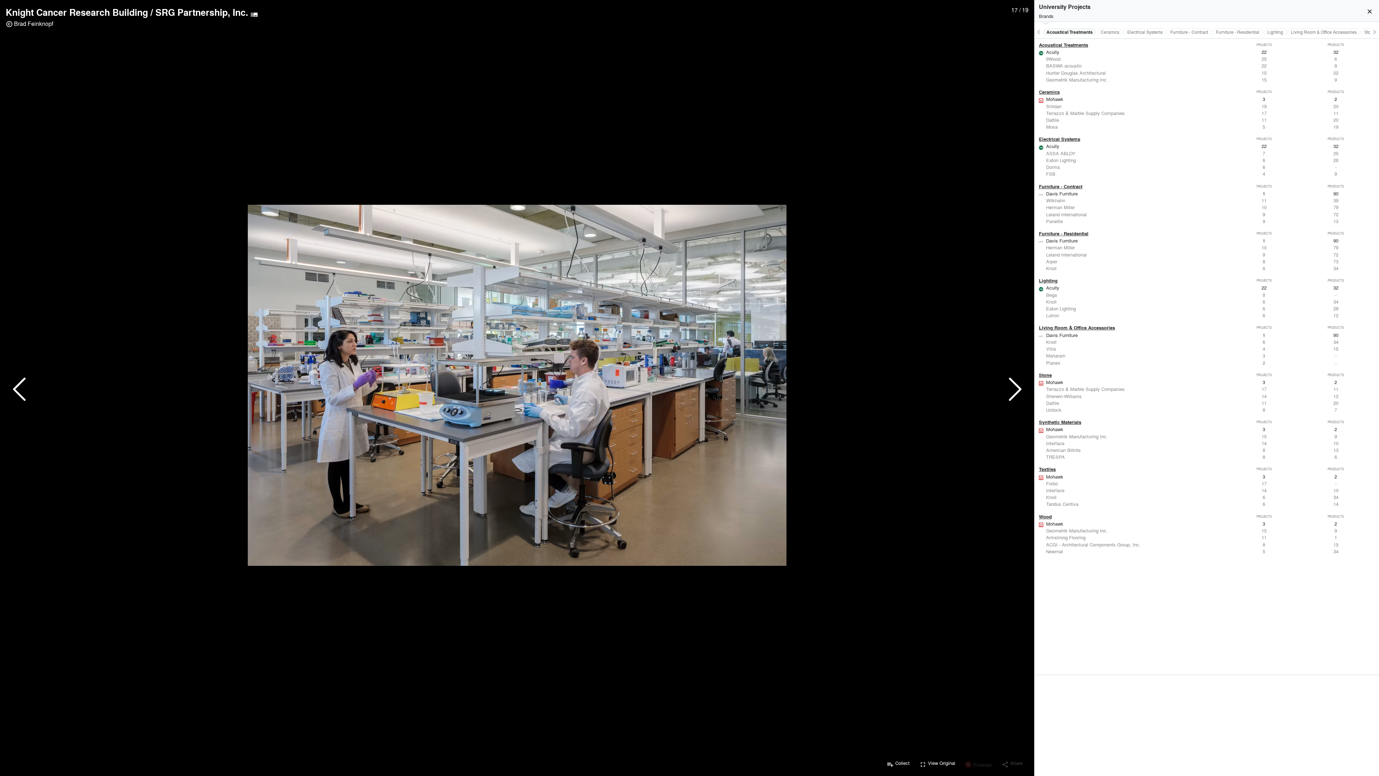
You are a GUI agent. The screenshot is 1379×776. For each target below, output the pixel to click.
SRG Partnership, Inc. (201, 12)
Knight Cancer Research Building (77, 12)
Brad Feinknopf (33, 23)
